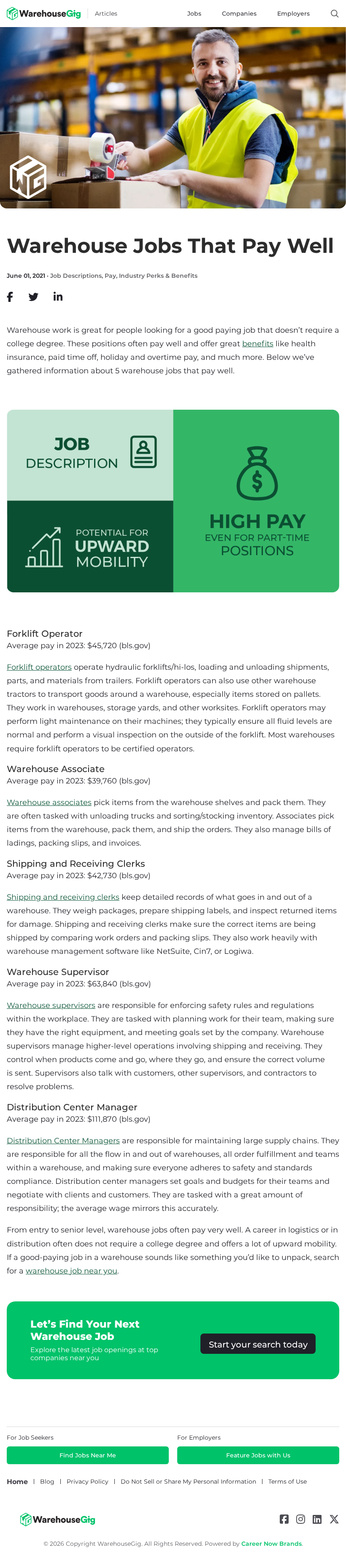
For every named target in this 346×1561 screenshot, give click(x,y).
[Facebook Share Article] (10, 297)
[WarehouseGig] (57, 1524)
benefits (257, 343)
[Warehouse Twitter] (334, 1519)
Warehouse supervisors (51, 1005)
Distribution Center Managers (63, 1140)
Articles (106, 13)
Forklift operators (39, 667)
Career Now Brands (271, 1543)
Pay (110, 275)
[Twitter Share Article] (33, 297)
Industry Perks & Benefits (158, 275)
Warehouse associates (49, 802)
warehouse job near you (71, 1271)
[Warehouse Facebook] (284, 1519)
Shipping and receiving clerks (63, 897)
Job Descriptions (76, 275)
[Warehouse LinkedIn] (317, 1519)
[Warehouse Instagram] (300, 1519)
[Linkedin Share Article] (58, 297)
